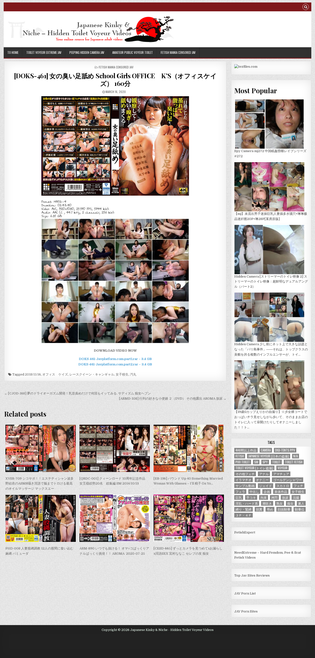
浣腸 (296, 497)
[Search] (305, 7)
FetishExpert (244, 532)
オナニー (262, 479)
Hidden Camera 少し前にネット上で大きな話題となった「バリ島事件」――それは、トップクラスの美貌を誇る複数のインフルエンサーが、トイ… (271, 349)
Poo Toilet (243, 462)
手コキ (251, 497)
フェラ (240, 491)
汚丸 (133, 374)
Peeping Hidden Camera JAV (86, 52)
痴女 (290, 503)
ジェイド (265, 485)
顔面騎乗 (284, 509)
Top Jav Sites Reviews (252, 575)
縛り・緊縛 (244, 509)
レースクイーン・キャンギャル (91, 374)
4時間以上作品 (246, 450)
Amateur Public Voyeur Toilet (132, 52)
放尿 (285, 497)
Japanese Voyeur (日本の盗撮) (268, 456)
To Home (12, 52)
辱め (270, 509)
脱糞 (259, 509)
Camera (266, 450)
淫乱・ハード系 (247, 503)
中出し (254, 491)
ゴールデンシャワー (287, 479)
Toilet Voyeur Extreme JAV (44, 52)
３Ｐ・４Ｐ (244, 515)
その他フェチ (245, 473)
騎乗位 (299, 509)
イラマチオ (244, 479)
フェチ (298, 485)
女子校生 (122, 374)
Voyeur (282, 468)
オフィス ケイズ (55, 374)
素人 (301, 503)
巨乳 (239, 497)
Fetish (240, 456)
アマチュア (281, 473)
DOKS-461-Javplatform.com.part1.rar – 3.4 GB (115, 359)
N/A (295, 456)
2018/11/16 (33, 374)
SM (256, 462)
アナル (264, 473)
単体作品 (280, 491)
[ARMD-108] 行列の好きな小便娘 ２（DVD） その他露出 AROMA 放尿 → (172, 398)
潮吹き (267, 503)
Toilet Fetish (293, 462)
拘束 (263, 497)
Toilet (276, 462)
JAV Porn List (245, 593)
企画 (267, 491)
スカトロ (282, 485)
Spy (265, 462)
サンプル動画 (245, 485)
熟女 (279, 503)
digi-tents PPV (285, 450)
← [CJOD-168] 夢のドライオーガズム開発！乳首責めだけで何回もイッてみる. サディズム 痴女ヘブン (77, 393)
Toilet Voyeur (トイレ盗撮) (254, 468)
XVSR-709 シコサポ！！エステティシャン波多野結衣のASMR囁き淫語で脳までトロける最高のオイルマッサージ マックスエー (39, 484)
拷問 (274, 497)
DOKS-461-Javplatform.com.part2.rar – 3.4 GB (115, 364)
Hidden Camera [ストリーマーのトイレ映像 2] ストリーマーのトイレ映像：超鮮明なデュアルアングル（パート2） (271, 282)
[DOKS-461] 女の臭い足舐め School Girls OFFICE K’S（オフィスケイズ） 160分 (115, 79)
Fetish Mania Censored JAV (178, 52)
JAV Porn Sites (246, 611)
